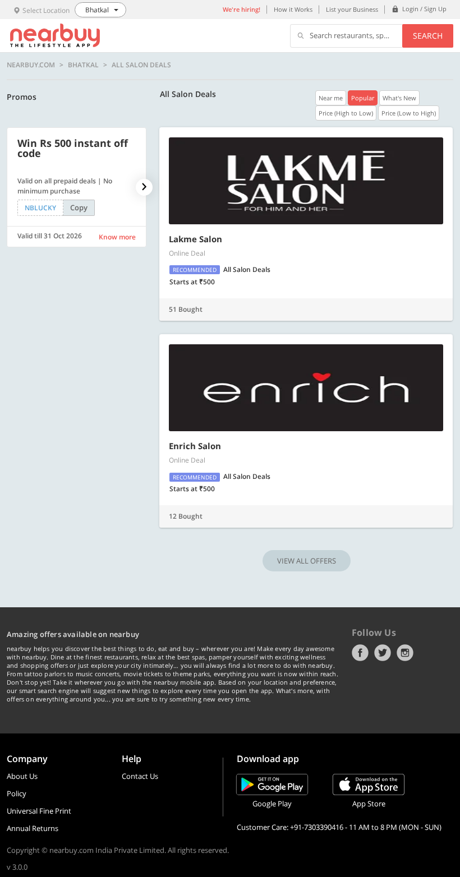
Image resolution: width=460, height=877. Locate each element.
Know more (117, 237)
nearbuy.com (31, 65)
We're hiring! (241, 9)
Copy (79, 207)
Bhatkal (83, 65)
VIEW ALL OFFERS (306, 561)
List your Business (352, 9)
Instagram (405, 652)
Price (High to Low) (346, 113)
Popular (362, 98)
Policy (16, 793)
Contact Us (140, 776)
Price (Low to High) (408, 113)
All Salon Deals (141, 65)
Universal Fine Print (39, 811)
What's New (399, 98)
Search (428, 35)
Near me (331, 98)
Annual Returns (32, 828)
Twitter (382, 652)
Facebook (360, 652)
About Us (22, 776)
